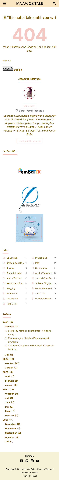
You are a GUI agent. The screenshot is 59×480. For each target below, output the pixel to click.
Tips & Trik (11, 303)
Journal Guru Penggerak (44, 278)
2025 (7, 322)
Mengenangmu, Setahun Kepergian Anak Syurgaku (28, 340)
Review (10, 268)
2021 (7, 420)
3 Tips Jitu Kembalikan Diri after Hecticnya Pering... (29, 332)
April (9, 376)
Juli (8, 354)
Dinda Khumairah (44, 288)
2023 (7, 372)
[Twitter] (27, 461)
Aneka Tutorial (13, 278)
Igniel (34, 476)
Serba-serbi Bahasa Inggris (15, 283)
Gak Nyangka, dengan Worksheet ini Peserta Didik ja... (31, 347)
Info (37, 263)
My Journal (12, 298)
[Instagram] (32, 461)
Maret (9, 411)
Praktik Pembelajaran (44, 298)
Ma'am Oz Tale (29, 3)
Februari (11, 381)
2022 (8, 389)
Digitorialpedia (13, 273)
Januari (10, 367)
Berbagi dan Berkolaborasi (15, 263)
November (12, 428)
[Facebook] (21, 461)
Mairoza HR (29, 106)
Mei (8, 407)
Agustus (11, 326)
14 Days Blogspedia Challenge (44, 283)
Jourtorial (40, 293)
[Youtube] (37, 461)
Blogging (11, 288)
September (12, 433)
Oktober (11, 363)
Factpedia (11, 293)
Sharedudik (41, 268)
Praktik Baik (41, 258)
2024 (8, 359)
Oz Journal (11, 258)
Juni (9, 402)
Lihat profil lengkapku (29, 141)
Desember (12, 424)
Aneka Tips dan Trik (44, 273)
